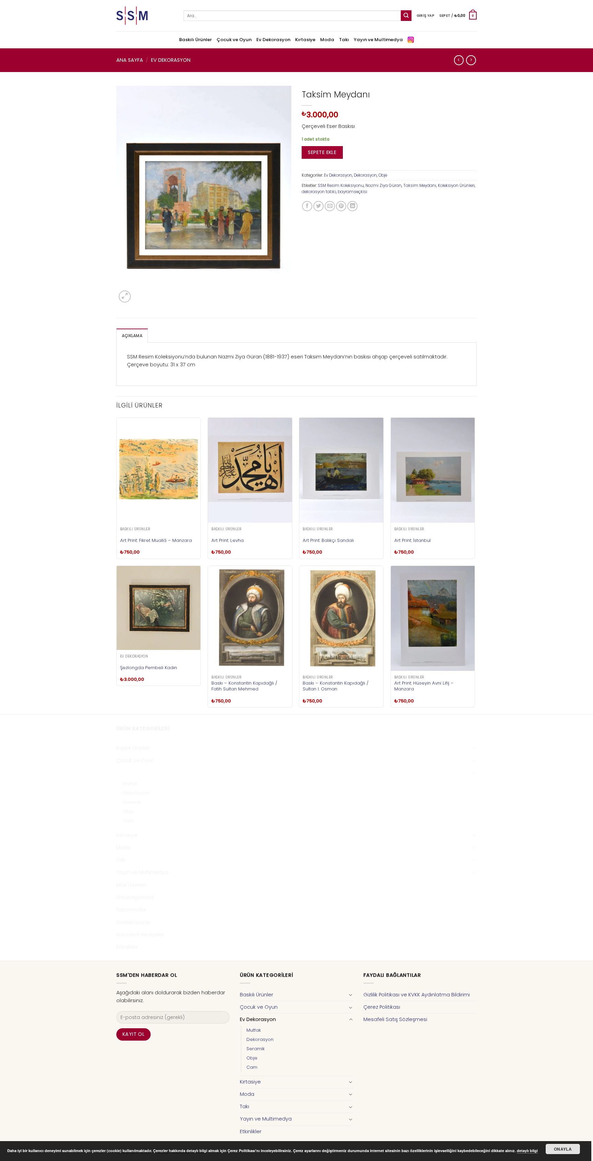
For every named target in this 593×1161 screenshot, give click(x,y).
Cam (128, 820)
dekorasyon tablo (319, 191)
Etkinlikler (127, 947)
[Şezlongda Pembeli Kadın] (159, 608)
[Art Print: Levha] (250, 470)
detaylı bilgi (527, 1150)
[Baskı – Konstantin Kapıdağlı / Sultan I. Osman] (341, 618)
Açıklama (132, 336)
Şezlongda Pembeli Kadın (148, 668)
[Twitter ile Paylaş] (318, 206)
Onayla (563, 1149)
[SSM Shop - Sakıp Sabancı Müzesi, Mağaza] (144, 15)
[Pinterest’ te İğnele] (341, 206)
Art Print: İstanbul (412, 540)
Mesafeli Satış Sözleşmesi (395, 1019)
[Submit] (406, 15)
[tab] (132, 336)
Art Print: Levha (227, 540)
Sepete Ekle (322, 152)
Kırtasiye (305, 39)
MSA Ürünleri (131, 884)
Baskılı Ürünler (195, 39)
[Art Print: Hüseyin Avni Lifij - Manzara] (433, 618)
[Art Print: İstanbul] (433, 470)
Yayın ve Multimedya (378, 39)
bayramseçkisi (352, 191)
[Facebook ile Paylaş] (307, 206)
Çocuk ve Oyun (234, 39)
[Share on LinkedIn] (352, 206)
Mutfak (130, 783)
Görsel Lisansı (133, 922)
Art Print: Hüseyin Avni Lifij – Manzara (424, 686)
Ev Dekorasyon (273, 39)
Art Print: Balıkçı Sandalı (328, 540)
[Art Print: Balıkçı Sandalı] (341, 470)
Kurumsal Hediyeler (140, 934)
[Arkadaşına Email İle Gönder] (330, 206)
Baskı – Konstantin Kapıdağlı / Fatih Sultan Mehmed (244, 686)
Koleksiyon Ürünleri (456, 185)
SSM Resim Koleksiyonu (341, 185)
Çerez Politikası (381, 1007)
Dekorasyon (365, 175)
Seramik (132, 802)
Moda (327, 39)
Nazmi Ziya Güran (383, 185)
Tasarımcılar (131, 909)
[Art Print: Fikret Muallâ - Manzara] (159, 470)
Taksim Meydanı (419, 185)
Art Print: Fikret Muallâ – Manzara (156, 540)
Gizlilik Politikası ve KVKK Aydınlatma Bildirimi (416, 994)
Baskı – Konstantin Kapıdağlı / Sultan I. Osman (336, 686)
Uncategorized (134, 897)
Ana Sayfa (129, 60)
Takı (344, 39)
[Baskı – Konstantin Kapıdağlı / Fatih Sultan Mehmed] (250, 618)
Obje (383, 175)
